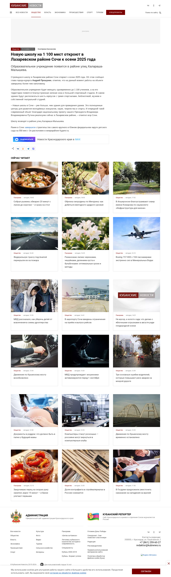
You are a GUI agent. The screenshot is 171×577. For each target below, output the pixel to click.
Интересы (40, 552)
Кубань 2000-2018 (69, 552)
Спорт (90, 12)
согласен (146, 571)
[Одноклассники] (23, 149)
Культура (40, 531)
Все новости (22, 12)
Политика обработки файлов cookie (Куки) (96, 557)
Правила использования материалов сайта (98, 551)
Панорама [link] (17, 198)
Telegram (159, 5)
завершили (30, 127)
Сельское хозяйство (44, 548)
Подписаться (26, 139)
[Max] (33, 149)
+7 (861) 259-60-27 (150, 542)
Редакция (92, 542)
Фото (38, 536)
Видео (38, 540)
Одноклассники (154, 5)
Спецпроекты (115, 12)
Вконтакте (148, 5)
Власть (47, 12)
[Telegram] (28, 149)
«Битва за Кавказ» (69, 536)
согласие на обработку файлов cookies (68, 573)
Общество (36, 12)
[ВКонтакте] (18, 149)
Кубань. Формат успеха (71, 556)
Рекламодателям (95, 546)
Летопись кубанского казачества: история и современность (71, 542)
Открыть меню (11, 13)
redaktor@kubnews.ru (148, 545)
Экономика (60, 12)
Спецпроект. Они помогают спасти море (97, 537)
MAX (77, 139)
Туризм (99, 12)
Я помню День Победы (97, 531)
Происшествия (76, 12)
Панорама (66, 531)
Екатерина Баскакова (47, 49)
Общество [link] (119, 198)
